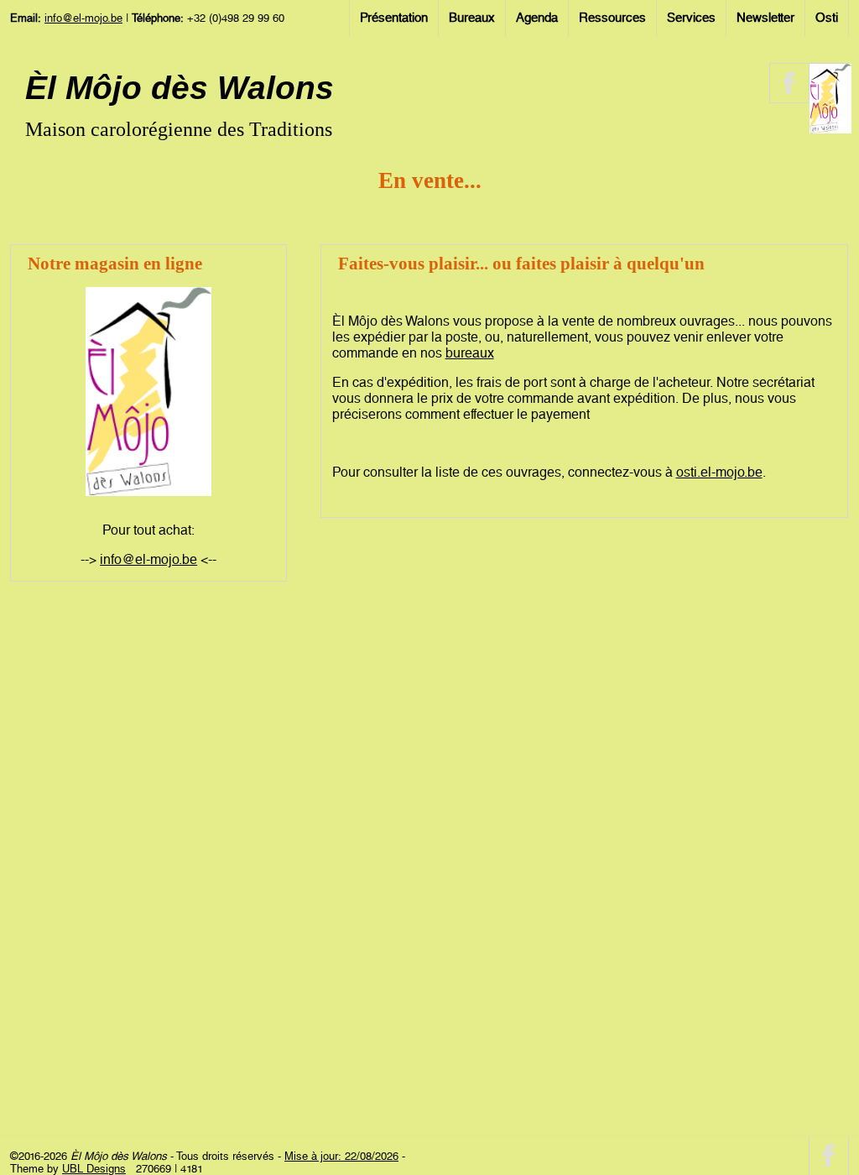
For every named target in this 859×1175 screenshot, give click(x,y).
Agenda (537, 17)
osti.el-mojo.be (719, 472)
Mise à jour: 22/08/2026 (341, 1156)
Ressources (612, 17)
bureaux (469, 353)
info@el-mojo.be (83, 18)
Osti (826, 17)
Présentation (394, 17)
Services (691, 17)
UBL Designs (94, 1168)
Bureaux (472, 17)
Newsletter (765, 17)
